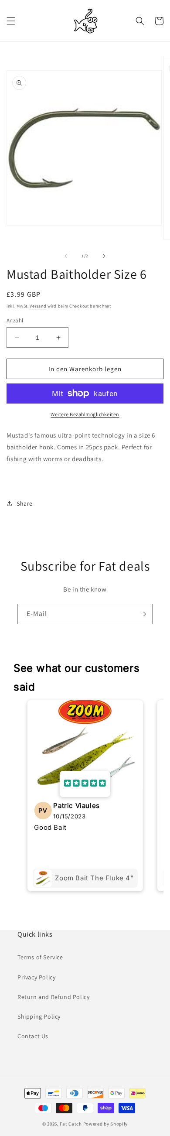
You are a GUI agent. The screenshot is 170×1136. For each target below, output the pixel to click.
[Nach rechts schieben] (104, 256)
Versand (38, 306)
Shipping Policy (39, 1016)
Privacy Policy (36, 977)
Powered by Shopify (105, 1124)
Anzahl (15, 320)
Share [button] (25, 503)
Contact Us (32, 1036)
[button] (10, 21)
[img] (85, 784)
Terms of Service (40, 957)
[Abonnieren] (142, 614)
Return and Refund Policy (53, 997)
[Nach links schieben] (65, 256)
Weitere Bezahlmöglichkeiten (85, 414)
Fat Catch (71, 1124)
